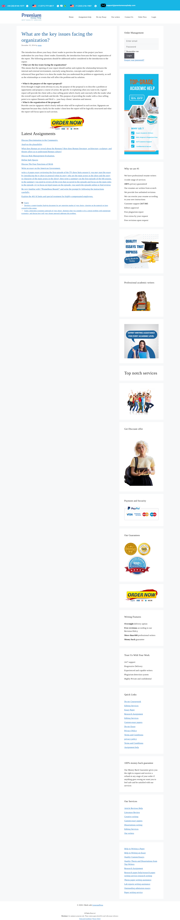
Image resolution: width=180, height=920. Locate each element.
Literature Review (132, 812)
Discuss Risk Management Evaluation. (38, 156)
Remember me (132, 51)
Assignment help (84, 17)
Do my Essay (101, 17)
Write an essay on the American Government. (40, 168)
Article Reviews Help (133, 808)
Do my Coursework (132, 701)
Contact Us (129, 17)
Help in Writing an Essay (135, 853)
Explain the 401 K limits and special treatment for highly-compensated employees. (57, 196)
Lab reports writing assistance (137, 884)
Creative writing (131, 816)
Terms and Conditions (133, 735)
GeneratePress (97, 905)
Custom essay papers (133, 722)
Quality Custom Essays (134, 857)
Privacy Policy (130, 731)
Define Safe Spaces (29, 160)
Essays (26, 203)
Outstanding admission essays (137, 888)
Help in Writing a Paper (134, 849)
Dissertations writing (133, 825)
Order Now (142, 17)
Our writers (115, 17)
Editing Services (131, 706)
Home (71, 17)
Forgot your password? (134, 60)
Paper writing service (133, 892)
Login (154, 17)
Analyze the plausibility (31, 144)
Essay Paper (129, 710)
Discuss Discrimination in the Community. (39, 140)
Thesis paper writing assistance (137, 880)
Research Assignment (133, 714)
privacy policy (130, 739)
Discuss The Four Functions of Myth (37, 164)
